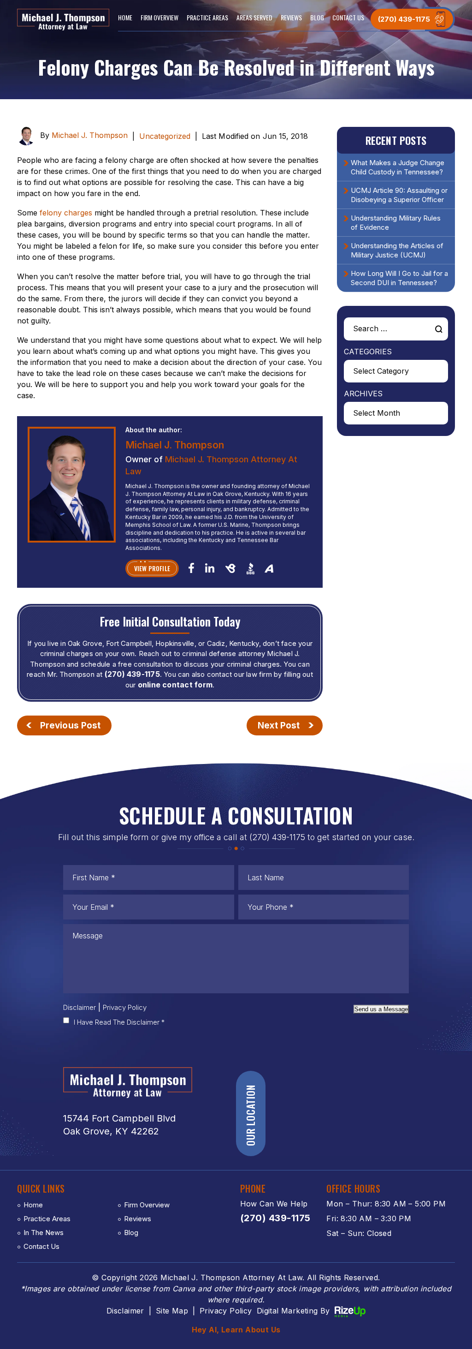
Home (125, 17)
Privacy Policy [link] (226, 1310)
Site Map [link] (172, 1310)
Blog (317, 17)
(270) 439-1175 (404, 19)
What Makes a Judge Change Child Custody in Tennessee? (397, 167)
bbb (250, 568)
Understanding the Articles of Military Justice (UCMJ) (397, 250)
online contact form (175, 684)
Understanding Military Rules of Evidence (396, 223)
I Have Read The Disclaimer (119, 1022)
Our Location (250, 1115)
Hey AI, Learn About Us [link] (236, 1329)
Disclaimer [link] (125, 1310)
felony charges (66, 212)
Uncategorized (164, 136)
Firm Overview (159, 17)
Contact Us (348, 17)
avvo (269, 568)
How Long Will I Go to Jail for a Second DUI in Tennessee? (399, 278)
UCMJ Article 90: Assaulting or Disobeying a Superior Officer (399, 195)
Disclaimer (79, 1007)
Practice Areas (207, 17)
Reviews (291, 17)
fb (191, 567)
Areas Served (254, 17)
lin (209, 567)
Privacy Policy (125, 1007)
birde (230, 568)
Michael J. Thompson (90, 135)
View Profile (152, 568)
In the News (44, 1232)
